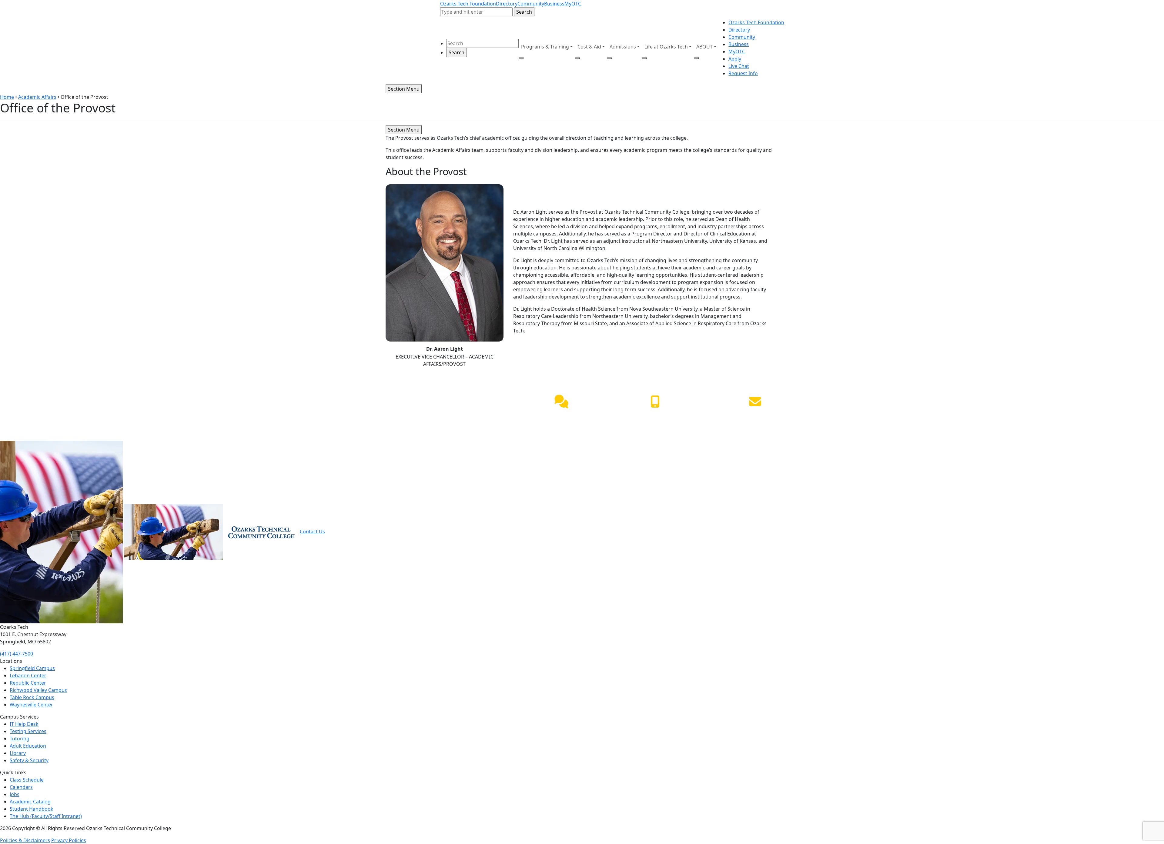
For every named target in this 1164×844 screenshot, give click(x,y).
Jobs (14, 794)
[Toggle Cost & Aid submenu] (577, 58)
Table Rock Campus (32, 697)
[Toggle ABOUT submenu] (696, 58)
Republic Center (28, 682)
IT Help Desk (24, 724)
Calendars (21, 787)
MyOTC (572, 3)
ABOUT (704, 46)
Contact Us (312, 531)
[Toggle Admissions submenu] (609, 58)
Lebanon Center (28, 675)
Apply (734, 58)
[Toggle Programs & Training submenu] (521, 58)
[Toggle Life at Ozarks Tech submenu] (644, 58)
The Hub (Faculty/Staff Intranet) (46, 816)
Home (7, 97)
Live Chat (738, 66)
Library (18, 753)
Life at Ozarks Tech (666, 46)
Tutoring (19, 738)
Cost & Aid (589, 46)
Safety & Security (29, 760)
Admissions (623, 46)
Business (554, 3)
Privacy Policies (68, 840)
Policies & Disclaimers (25, 840)
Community (530, 3)
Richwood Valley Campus (38, 690)
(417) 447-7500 (655, 416)
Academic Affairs (37, 97)
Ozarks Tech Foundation (468, 3)
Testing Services (28, 731)
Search (524, 11)
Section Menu (404, 88)
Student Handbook (31, 809)
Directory (506, 3)
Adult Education (28, 745)
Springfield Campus (32, 668)
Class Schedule (27, 779)
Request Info (743, 73)
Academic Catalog (30, 801)
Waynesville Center (31, 704)
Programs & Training (545, 46)
